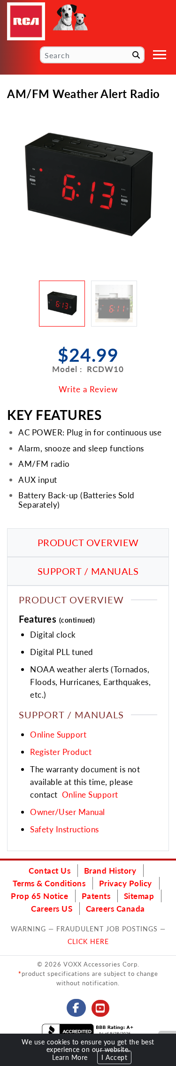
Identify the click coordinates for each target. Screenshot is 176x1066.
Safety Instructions (64, 829)
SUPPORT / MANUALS (88, 571)
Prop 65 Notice (39, 895)
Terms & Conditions (49, 883)
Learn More (70, 1057)
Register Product (61, 751)
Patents (96, 895)
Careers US (51, 908)
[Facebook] (76, 1008)
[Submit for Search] (136, 54)
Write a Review (88, 389)
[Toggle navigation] (159, 54)
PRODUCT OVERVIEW (88, 542)
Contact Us (49, 870)
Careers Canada (115, 908)
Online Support (58, 734)
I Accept (114, 1057)
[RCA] (26, 21)
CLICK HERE (88, 941)
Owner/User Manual (67, 811)
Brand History (110, 870)
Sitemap (139, 895)
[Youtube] (100, 1008)
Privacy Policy (125, 883)
